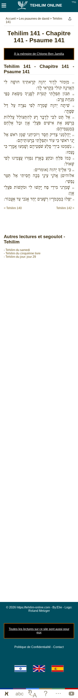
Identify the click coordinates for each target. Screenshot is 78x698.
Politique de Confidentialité (32, 647)
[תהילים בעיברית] (20, 668)
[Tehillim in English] (39, 668)
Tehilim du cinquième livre (23, 253)
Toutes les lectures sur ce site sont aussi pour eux (39, 630)
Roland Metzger (39, 610)
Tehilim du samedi (17, 250)
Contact (58, 647)
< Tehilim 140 (13, 208)
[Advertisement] (41, 218)
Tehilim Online (46, 5)
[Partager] (70, 18)
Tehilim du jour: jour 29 (20, 256)
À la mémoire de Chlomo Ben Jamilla (39, 53)
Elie (59, 607)
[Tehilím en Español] (57, 668)
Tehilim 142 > (65, 208)
